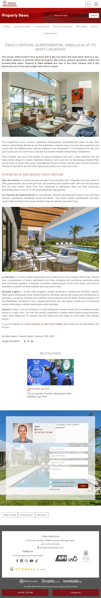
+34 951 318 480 (44, 432)
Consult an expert (22, 26)
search (94, 15)
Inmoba (74, 587)
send (83, 486)
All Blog (6, 26)
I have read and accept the (61, 487)
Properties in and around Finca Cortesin (32, 174)
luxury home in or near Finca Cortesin (44, 324)
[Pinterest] (28, 341)
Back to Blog (10, 515)
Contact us (76, 592)
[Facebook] (25, 341)
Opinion (94, 26)
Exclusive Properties (62, 26)
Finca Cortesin (45, 63)
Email (39, 429)
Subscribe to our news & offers (64, 482)
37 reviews (41, 569)
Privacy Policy (54, 489)
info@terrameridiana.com (52, 548)
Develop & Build (41, 26)
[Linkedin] (32, 341)
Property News (50, 33)
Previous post (26, 515)
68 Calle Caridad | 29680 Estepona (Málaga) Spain (51, 540)
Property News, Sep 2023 (38, 389)
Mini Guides (81, 26)
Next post (41, 515)
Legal (61, 587)
